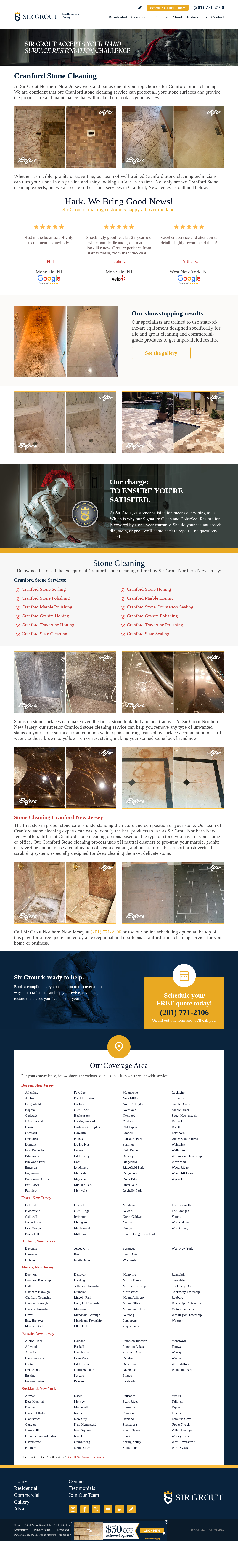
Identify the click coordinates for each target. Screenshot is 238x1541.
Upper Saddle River (185, 1138)
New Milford (131, 1098)
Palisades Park (132, 1138)
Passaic (79, 1375)
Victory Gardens (183, 1309)
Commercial (141, 17)
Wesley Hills (180, 1436)
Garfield (79, 1104)
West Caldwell (181, 1222)
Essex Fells (32, 1234)
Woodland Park (182, 1370)
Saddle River (180, 1110)
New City (80, 1419)
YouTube (108, 1509)
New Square (82, 1430)
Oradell (128, 1133)
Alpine (29, 1098)
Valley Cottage (182, 1430)
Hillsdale (80, 1138)
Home (20, 1481)
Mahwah (80, 1173)
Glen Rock (81, 1110)
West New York (182, 1248)
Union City (130, 1254)
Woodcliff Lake (182, 1173)
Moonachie (130, 1092)
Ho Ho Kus (81, 1144)
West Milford (181, 1364)
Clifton (30, 1364)
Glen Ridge (81, 1211)
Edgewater (32, 1156)
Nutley (127, 1222)
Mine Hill (80, 1326)
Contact (217, 17)
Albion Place (34, 1341)
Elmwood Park (35, 1162)
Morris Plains (132, 1280)
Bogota (30, 1110)
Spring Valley (132, 1442)
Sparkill (128, 1436)
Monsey (79, 1401)
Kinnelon (80, 1292)
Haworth (80, 1133)
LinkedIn (119, 1509)
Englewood (32, 1173)
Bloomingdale (34, 1358)
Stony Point (131, 1447)
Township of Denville (186, 1303)
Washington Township (187, 1156)
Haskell (79, 1346)
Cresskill (31, 1133)
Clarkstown (33, 1419)
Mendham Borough (87, 1315)
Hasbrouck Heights (87, 1127)
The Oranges (180, 1211)
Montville (129, 1274)
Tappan (176, 1407)
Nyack (78, 1436)
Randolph (178, 1274)
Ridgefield (130, 1162)
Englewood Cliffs (37, 1179)
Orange (128, 1228)
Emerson (31, 1167)
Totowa (177, 1346)
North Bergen (83, 1260)
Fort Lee (80, 1092)
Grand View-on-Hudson (41, 1436)
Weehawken (131, 1260)
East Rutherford (35, 1150)
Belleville (31, 1205)
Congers (30, 1424)
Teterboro (178, 1133)
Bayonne (31, 1248)
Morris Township (134, 1286)
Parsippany (130, 1320)
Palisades (129, 1396)
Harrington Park (85, 1121)
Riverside (129, 1370)
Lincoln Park (82, 1297)
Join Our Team (84, 1495)
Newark (128, 1211)
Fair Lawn (32, 1185)
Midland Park (83, 1185)
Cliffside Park (34, 1121)
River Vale (130, 1185)
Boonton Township (38, 1280)
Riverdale (178, 1280)
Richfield (129, 1358)
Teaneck (177, 1121)
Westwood (179, 1162)
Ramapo (128, 1419)
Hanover (80, 1274)
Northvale (129, 1110)
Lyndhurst (81, 1167)
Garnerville (32, 1430)
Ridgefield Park (133, 1167)
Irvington (80, 1216)
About (177, 17)
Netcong (128, 1315)
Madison (80, 1309)
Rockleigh (178, 1092)
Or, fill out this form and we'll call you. (184, 1020)
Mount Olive (131, 1303)
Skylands (129, 1381)
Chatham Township (38, 1297)
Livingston (81, 1222)
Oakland (128, 1121)
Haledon (79, 1341)
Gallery (162, 17)
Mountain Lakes (134, 1309)
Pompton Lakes (133, 1346)
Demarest (31, 1138)
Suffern (177, 1396)
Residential (118, 17)
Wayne (176, 1358)
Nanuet (79, 1413)
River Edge (130, 1179)
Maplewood (82, 1228)
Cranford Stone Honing (149, 589)
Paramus (128, 1144)
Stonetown (179, 1341)
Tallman (177, 1401)
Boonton (31, 1274)
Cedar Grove (33, 1222)
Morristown (131, 1292)
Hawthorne (81, 1352)
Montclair (129, 1205)
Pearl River (130, 1401)
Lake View (81, 1358)
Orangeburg (82, 1442)
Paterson (80, 1381)
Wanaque (178, 1352)
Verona (176, 1216)
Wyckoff (177, 1179)
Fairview (31, 1190)
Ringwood (130, 1364)
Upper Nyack (181, 1424)
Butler (29, 1286)
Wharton (177, 1320)
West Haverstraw (183, 1442)
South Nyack (131, 1430)
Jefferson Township (87, 1286)
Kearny (79, 1254)
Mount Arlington (134, 1297)
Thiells (176, 1413)
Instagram (73, 1509)
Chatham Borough (37, 1292)
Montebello (81, 1407)
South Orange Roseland (139, 1234)
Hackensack (82, 1115)
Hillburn (30, 1447)
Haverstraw (33, 1442)
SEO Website (197, 1530)
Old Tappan (131, 1127)
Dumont (30, 1144)
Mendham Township (88, 1320)
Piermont (129, 1407)
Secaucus (129, 1248)
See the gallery (161, 353)
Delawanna (32, 1370)
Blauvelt (30, 1407)
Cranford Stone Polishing (46, 597)
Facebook (84, 1509)
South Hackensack (184, 1115)
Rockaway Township (186, 1292)
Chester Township (37, 1309)
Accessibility (21, 1530)
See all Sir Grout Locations (85, 1457)
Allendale (31, 1092)
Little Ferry (81, 1156)
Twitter (96, 1509)
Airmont (30, 1396)
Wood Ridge (180, 1167)
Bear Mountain (35, 1401)
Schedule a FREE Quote (167, 8)
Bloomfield (32, 1211)
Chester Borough (36, 1303)
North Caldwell (133, 1216)
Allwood (31, 1346)
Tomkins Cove (181, 1419)
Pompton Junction (135, 1341)
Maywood (81, 1179)
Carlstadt (31, 1115)
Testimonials (196, 17)
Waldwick (178, 1144)
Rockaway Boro (182, 1286)
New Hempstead (85, 1424)
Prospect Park (132, 1352)
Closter (30, 1127)
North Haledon (84, 1370)
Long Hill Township (87, 1303)
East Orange (33, 1228)
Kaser (78, 1396)
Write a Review (140, 8)
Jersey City (81, 1248)
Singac (127, 1375)
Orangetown (82, 1447)
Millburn (80, 1234)
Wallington (179, 1150)
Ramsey (128, 1156)
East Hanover (34, 1320)
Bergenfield (33, 1104)
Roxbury (177, 1297)
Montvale (80, 1190)
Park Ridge (130, 1150)
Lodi (77, 1162)
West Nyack (180, 1447)
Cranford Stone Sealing (44, 589)
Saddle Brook (181, 1104)
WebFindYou (216, 1530)
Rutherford (179, 1098)
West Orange (180, 1228)
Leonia (78, 1150)
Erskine (30, 1375)
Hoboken (31, 1260)
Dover (29, 1315)
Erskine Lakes (34, 1381)
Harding (79, 1280)
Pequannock (131, 1326)
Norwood (129, 1115)
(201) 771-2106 (209, 7)
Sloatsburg (130, 1424)
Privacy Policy (42, 1530)
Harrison (31, 1254)
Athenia (30, 1352)
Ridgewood (130, 1173)
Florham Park (34, 1326)
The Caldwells (181, 1205)
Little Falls (81, 1364)
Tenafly (177, 1127)
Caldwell (31, 1216)
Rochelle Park (132, 1190)
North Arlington (133, 1104)
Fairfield (80, 1205)
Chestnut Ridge (35, 1413)
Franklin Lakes (84, 1098)
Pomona (128, 1413)
